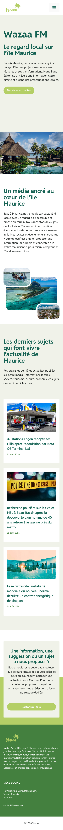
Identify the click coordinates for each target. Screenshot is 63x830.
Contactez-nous (31, 706)
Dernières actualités (19, 90)
